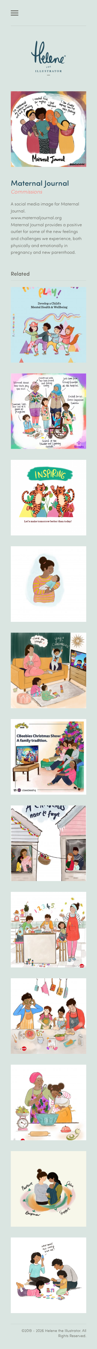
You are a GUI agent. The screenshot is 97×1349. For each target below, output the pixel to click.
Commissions (26, 191)
